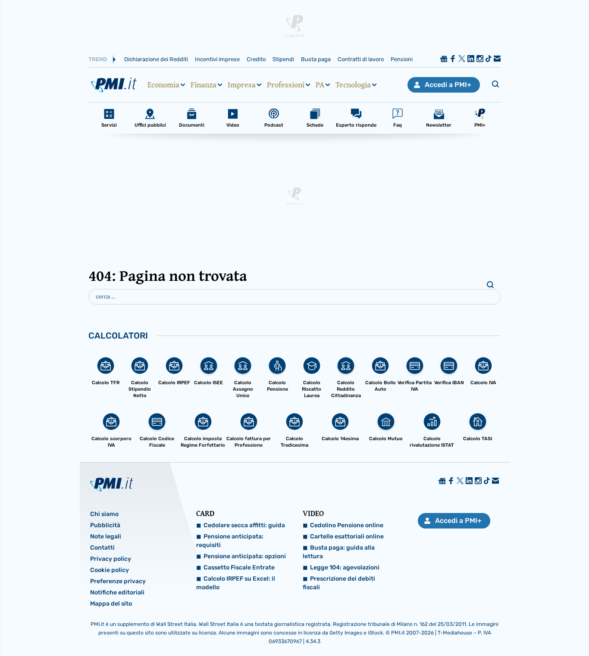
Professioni (285, 85)
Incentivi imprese (217, 59)
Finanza (203, 85)
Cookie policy (109, 570)
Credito (256, 59)
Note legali (105, 536)
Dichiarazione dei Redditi (156, 59)
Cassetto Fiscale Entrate (239, 567)
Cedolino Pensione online (346, 525)
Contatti (102, 547)
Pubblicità (105, 525)
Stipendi (283, 59)
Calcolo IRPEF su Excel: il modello (235, 583)
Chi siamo (104, 514)
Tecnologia (353, 85)
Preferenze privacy (118, 581)
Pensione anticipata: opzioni (245, 556)
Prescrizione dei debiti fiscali (339, 583)
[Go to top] (505, 627)
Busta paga (316, 59)
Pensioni (402, 59)
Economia (163, 85)
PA (320, 85)
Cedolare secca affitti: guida (244, 525)
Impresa (242, 85)
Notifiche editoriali (117, 592)
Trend (97, 59)
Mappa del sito (111, 603)
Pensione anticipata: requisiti (229, 541)
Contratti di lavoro (361, 59)
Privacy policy (110, 559)
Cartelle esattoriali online (347, 536)
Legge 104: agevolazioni (344, 567)
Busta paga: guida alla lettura (339, 552)
